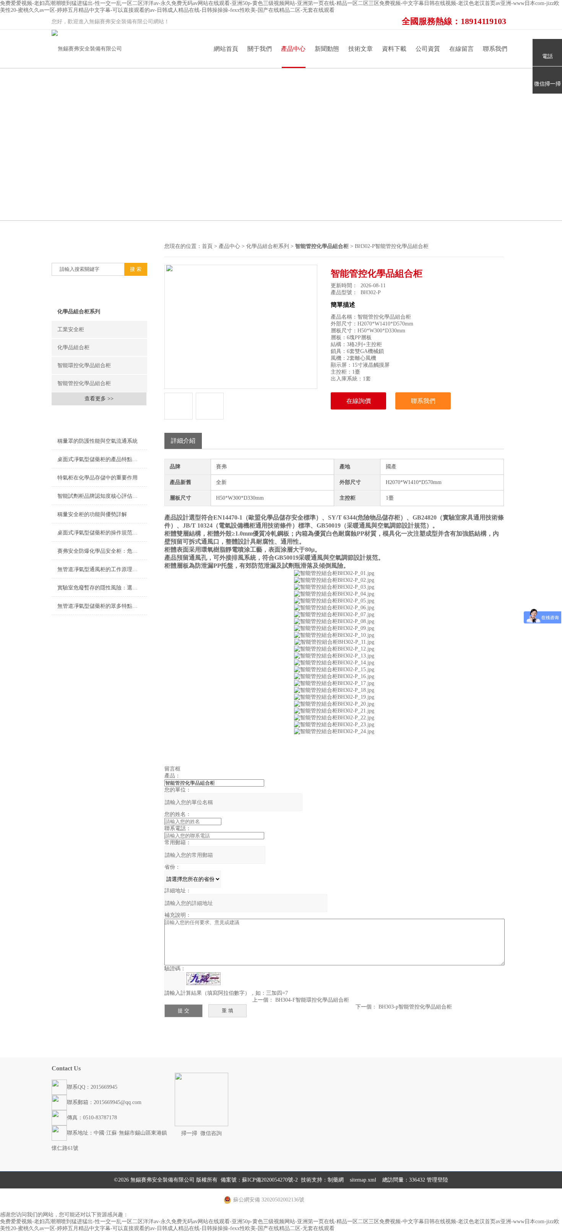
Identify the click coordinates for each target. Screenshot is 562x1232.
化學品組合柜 (73, 347)
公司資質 (428, 48)
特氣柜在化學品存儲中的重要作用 (97, 478)
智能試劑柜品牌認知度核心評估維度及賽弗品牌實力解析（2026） (102, 496)
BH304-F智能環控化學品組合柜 (312, 1000)
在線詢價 (358, 401)
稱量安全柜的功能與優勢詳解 (92, 514)
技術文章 (360, 48)
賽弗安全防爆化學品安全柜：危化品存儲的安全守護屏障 (102, 551)
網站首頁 (226, 48)
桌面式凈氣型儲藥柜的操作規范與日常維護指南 (102, 533)
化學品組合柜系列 (78, 311)
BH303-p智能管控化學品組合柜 (415, 1007)
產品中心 (293, 48)
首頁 (207, 246)
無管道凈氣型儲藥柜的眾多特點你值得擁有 (102, 606)
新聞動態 (327, 48)
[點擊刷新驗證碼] (203, 978)
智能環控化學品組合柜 (84, 365)
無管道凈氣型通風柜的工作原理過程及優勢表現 (102, 569)
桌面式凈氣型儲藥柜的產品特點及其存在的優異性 (102, 459)
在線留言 (461, 48)
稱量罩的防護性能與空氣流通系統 (97, 441)
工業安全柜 (70, 329)
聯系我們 (495, 48)
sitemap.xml (363, 1180)
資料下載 (394, 48)
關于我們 (259, 48)
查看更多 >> (99, 398)
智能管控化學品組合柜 (84, 383)
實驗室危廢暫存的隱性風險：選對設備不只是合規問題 (102, 588)
